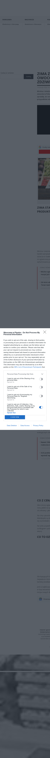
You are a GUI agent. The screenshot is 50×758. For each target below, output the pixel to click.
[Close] (45, 333)
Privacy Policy (38, 425)
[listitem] (25, 374)
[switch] (41, 379)
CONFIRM (15, 417)
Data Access (25, 425)
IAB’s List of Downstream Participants (28, 367)
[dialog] (25, 379)
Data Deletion (12, 425)
